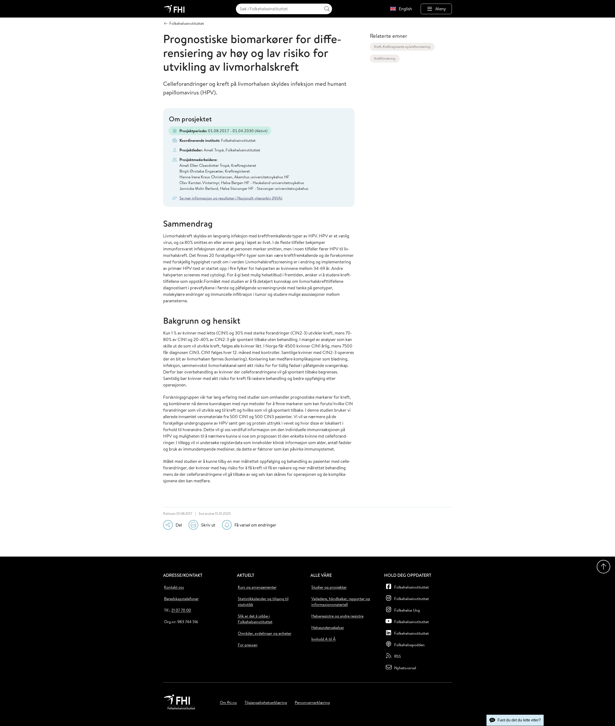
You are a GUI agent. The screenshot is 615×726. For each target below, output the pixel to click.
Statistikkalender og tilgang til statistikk (263, 601)
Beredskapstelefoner (181, 598)
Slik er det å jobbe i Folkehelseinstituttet (255, 618)
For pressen (248, 644)
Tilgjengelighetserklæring (266, 702)
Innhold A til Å (323, 639)
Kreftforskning (384, 58)
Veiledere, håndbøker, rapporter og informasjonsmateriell (340, 601)
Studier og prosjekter (329, 587)
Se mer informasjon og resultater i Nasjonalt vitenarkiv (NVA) (230, 198)
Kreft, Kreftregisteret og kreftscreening (402, 46)
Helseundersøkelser (327, 627)
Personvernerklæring (312, 702)
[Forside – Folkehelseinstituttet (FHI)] (174, 9)
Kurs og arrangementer (257, 587)
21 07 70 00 (181, 610)
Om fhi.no (228, 702)
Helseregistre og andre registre (337, 616)
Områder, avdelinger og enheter (264, 633)
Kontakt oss (174, 587)
